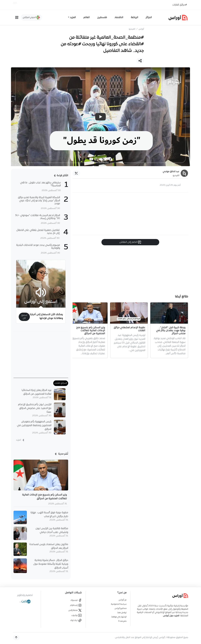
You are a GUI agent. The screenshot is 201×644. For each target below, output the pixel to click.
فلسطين (102, 17)
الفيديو (132, 29)
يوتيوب (74, 615)
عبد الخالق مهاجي (171, 171)
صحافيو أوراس (121, 608)
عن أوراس (123, 600)
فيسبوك (74, 600)
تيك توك (74, 620)
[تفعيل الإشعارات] (15, 3)
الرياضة (134, 17)
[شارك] (140, 61)
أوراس (141, 29)
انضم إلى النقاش (128, 242)
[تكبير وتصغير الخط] (76, 173)
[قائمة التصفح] (17, 17)
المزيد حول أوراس (171, 615)
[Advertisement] (130, 213)
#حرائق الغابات (179, 4)
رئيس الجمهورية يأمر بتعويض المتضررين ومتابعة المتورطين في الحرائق (34, 425)
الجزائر (149, 17)
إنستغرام (74, 605)
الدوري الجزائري (29, 17)
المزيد (19, 440)
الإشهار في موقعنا (119, 617)
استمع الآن (24, 316)
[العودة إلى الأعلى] (16, 637)
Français (122, 621)
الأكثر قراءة (62, 175)
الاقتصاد (118, 17)
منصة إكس (73, 610)
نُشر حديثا (63, 454)
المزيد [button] (73, 17)
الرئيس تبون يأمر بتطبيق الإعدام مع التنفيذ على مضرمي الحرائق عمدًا (34, 408)
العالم (86, 17)
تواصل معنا (122, 612)
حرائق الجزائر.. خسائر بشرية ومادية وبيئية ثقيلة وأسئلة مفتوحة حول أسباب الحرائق (50, 564)
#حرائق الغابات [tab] (60, 383)
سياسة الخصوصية (119, 604)
